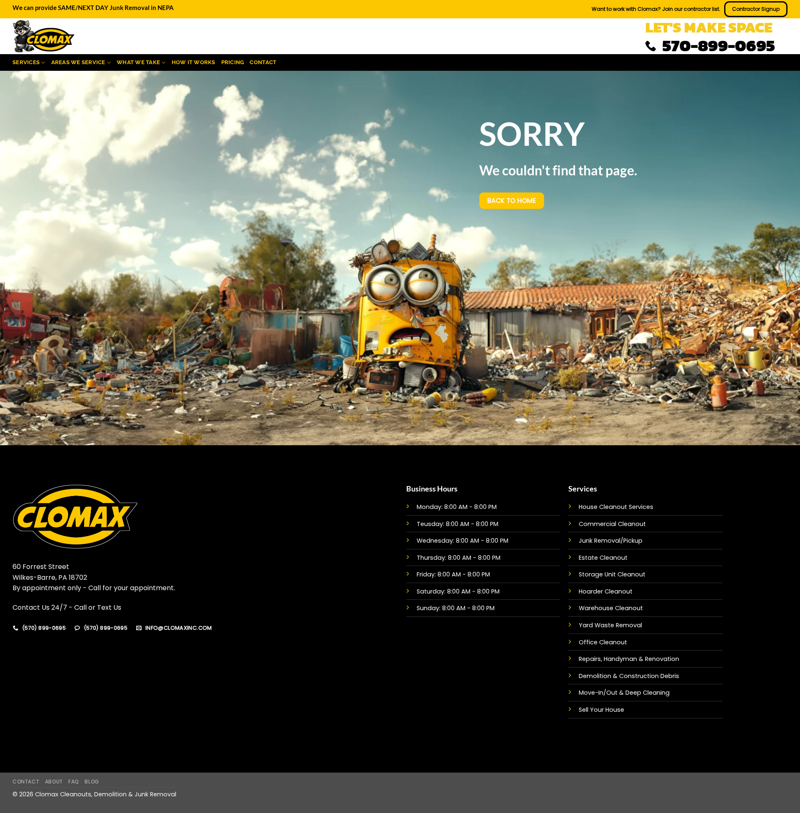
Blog (92, 781)
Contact (263, 62)
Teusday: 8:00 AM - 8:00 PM (457, 524)
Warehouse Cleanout (611, 608)
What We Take (138, 62)
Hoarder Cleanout (605, 591)
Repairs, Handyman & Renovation (629, 659)
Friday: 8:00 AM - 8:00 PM (453, 574)
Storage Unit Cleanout (612, 574)
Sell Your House (601, 710)
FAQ (73, 781)
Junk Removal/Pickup (610, 540)
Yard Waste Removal (610, 625)
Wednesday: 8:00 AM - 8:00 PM (462, 540)
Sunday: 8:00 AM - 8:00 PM (456, 608)
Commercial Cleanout (612, 524)
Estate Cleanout (603, 558)
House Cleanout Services (616, 507)
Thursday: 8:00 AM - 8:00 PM (458, 558)
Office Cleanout (603, 642)
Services (26, 62)
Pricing (232, 62)
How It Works (193, 62)
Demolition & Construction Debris (629, 676)
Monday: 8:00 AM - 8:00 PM (457, 507)
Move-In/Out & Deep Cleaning (624, 692)
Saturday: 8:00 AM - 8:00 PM (458, 591)
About (54, 781)
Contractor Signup (756, 8)
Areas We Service (78, 62)
